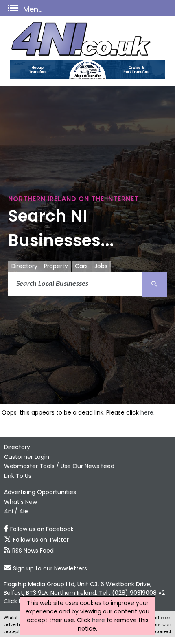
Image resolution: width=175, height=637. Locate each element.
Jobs (100, 266)
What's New (20, 502)
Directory (24, 266)
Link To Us (17, 476)
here (146, 412)
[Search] (154, 284)
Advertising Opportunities (40, 492)
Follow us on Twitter (41, 540)
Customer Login (26, 457)
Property (56, 266)
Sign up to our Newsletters (50, 568)
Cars (81, 266)
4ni (8, 511)
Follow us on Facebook (42, 529)
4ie (23, 511)
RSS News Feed (33, 550)
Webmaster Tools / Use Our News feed (59, 466)
